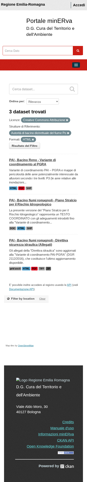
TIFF (41, 268)
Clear (42, 298)
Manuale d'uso (62, 428)
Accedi (79, 5)
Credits (68, 422)
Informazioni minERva (56, 434)
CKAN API (65, 440)
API (69, 284)
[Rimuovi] (67, 120)
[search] (72, 89)
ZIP (48, 268)
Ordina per (16, 101)
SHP (28, 188)
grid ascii (15, 268)
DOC (12, 228)
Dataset (11, 74)
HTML (13, 188)
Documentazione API (21, 289)
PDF (21, 188)
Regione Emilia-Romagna (23, 4)
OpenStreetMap (26, 345)
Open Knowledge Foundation (50, 446)
